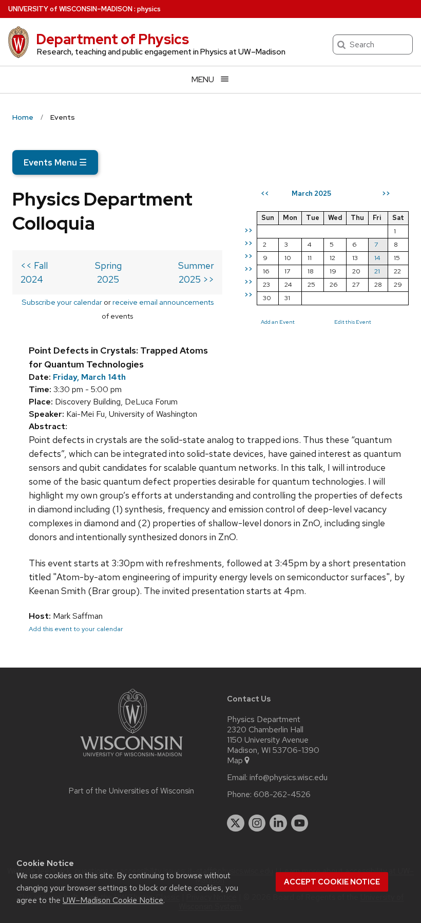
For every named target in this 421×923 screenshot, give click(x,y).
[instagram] (257, 823)
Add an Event (278, 321)
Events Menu (55, 162)
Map (235, 760)
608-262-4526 (282, 794)
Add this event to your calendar (76, 628)
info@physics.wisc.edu (289, 777)
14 (377, 257)
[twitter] (235, 823)
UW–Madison (70, 9)
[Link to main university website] (131, 758)
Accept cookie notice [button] (332, 882)
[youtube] (300, 823)
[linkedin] (278, 823)
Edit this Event (352, 321)
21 (377, 271)
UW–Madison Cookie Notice (113, 900)
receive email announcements (163, 302)
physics (149, 9)
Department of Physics (112, 39)
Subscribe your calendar (62, 302)
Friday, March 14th (89, 377)
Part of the (131, 791)
